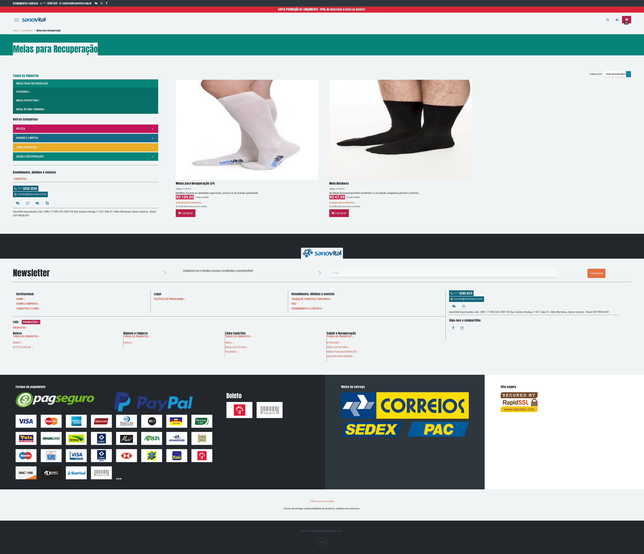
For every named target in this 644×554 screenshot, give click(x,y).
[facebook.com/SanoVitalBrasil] (106, 3)
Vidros (127, 343)
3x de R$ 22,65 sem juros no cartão (344, 206)
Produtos (19, 327)
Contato (20, 179)
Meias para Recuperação (342, 352)
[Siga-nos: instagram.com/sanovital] (462, 328)
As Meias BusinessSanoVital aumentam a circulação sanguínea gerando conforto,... (374, 193)
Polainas (230, 352)
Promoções (30, 322)
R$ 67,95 (337, 197)
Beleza (20, 128)
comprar (187, 213)
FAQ (293, 303)
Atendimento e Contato (306, 308)
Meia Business (339, 183)
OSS (322, 542)
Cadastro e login (27, 308)
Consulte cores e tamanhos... (189, 202)
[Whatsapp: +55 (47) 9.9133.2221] (101, 3)
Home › (16, 31)
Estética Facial (22, 347)
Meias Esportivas (27, 100)
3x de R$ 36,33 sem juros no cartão (191, 206)
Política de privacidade (168, 299)
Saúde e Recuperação (30, 156)
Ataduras (22, 91)
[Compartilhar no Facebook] (453, 328)
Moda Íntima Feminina (30, 109)
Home (19, 299)
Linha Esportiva (26, 147)
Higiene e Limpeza (27, 137)
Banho (17, 343)
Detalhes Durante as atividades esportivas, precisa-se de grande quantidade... (217, 193)
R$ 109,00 (184, 197)
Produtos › (28, 31)
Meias (228, 343)
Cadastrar (596, 273)
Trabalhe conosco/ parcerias (310, 299)
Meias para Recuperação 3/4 (195, 183)
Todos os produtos (25, 336)
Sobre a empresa (26, 303)
